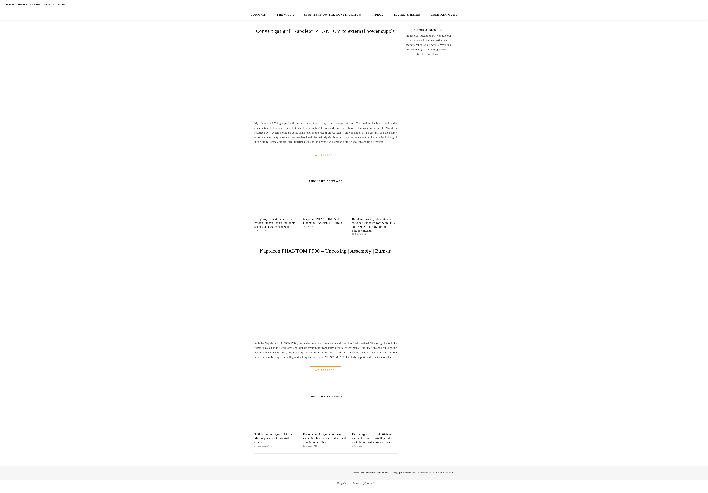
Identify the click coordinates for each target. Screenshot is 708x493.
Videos (377, 14)
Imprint (36, 4)
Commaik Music (444, 14)
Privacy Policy (17, 4)
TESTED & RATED (406, 14)
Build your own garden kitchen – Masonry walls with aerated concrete (275, 438)
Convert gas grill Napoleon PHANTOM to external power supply (326, 31)
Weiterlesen (326, 155)
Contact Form (55, 4)
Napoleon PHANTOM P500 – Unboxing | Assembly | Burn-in (326, 251)
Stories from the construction (332, 14)
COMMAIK (258, 14)
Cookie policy (424, 472)
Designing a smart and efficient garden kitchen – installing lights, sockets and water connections (275, 222)
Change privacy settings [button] (403, 472)
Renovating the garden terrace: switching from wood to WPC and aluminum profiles (324, 438)
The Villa (285, 14)
